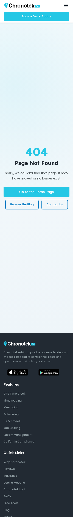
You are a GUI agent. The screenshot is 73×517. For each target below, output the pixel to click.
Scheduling (11, 414)
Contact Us (54, 204)
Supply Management (18, 435)
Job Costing (12, 428)
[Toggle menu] (66, 5)
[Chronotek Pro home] (22, 5)
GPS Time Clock (15, 394)
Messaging (11, 407)
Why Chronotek (15, 462)
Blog (7, 510)
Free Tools (11, 503)
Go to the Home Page (36, 192)
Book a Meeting (14, 483)
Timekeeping (13, 401)
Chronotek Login (15, 489)
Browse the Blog (22, 204)
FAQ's (7, 496)
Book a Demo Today (36, 16)
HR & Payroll (12, 421)
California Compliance (19, 441)
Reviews (9, 469)
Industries (10, 476)
